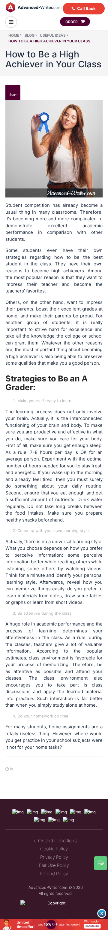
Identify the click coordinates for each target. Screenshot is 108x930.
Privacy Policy (54, 857)
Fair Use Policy (54, 865)
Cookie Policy (54, 849)
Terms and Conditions (54, 840)
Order (72, 22)
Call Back (86, 8)
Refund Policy (54, 873)
